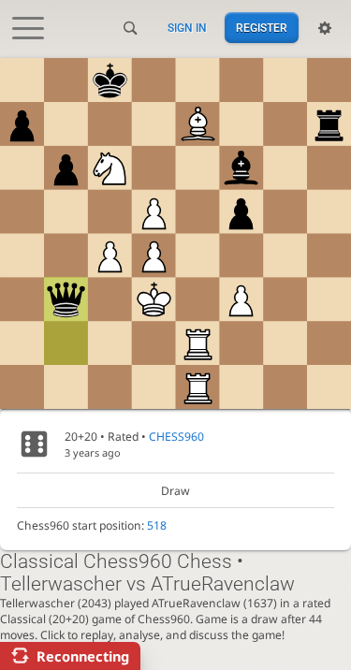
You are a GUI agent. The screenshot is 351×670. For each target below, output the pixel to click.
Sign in (187, 28)
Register (261, 28)
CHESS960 (176, 436)
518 (157, 525)
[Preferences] (325, 28)
